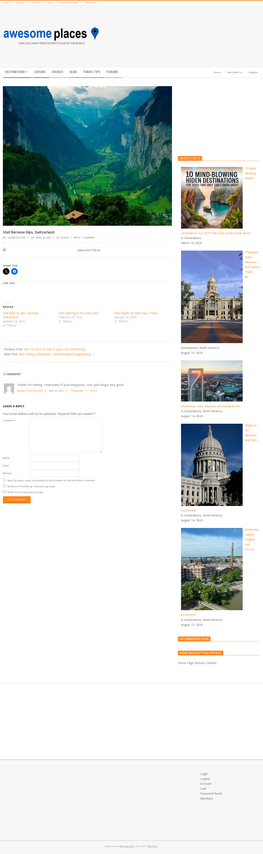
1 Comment (88, 237)
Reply (93, 390)
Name (6, 457)
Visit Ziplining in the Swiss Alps (79, 313)
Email (6, 465)
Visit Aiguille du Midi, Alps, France (136, 313)
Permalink (77, 390)
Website (7, 473)
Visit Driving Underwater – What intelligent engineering (55, 354)
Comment (9, 420)
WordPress (152, 846)
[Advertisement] (197, 35)
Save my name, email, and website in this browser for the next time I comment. (51, 480)
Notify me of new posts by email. (25, 492)
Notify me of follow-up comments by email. (31, 486)
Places (65, 237)
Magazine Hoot (127, 846)
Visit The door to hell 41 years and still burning (54, 349)
